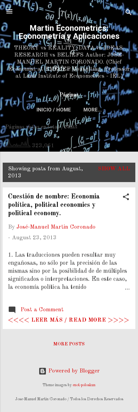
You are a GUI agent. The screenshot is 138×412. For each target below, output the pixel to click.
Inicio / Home (54, 110)
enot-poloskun (84, 385)
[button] (126, 198)
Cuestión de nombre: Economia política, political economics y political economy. (54, 205)
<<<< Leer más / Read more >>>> (68, 320)
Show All (114, 169)
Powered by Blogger (73, 371)
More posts (69, 344)
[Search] (129, 13)
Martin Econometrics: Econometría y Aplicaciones (69, 32)
